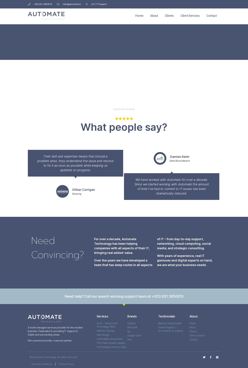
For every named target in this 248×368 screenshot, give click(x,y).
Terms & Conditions (41, 364)
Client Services (190, 15)
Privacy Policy (66, 364)
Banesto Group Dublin (170, 323)
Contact (211, 15)
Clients (169, 15)
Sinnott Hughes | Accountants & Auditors (170, 329)
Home (139, 15)
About (154, 15)
